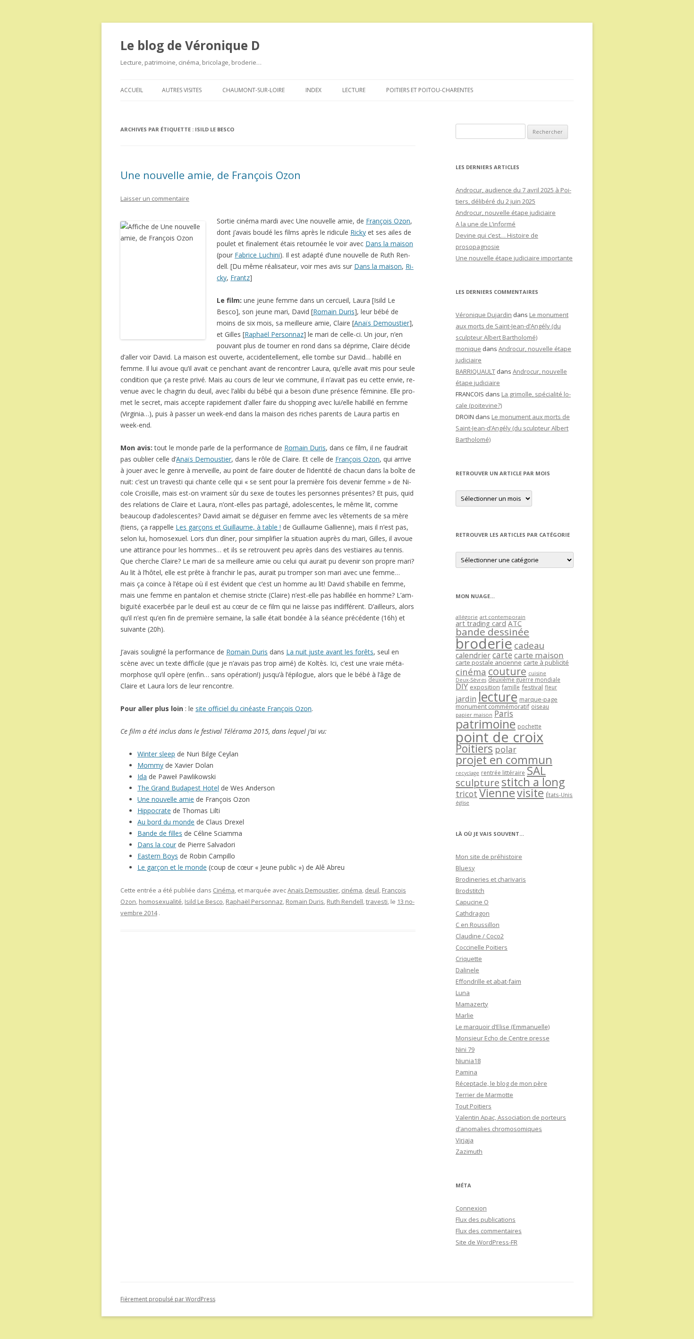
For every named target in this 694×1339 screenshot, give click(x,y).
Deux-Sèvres (471, 680)
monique (468, 348)
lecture (497, 696)
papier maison (474, 714)
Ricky (358, 232)
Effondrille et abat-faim (488, 981)
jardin (466, 699)
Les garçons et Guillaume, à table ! (228, 527)
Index (313, 90)
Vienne (497, 792)
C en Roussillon (477, 924)
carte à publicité (546, 662)
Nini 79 (465, 1049)
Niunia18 (468, 1060)
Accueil (131, 90)
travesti (377, 901)
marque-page (538, 699)
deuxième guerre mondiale (524, 679)
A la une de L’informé (486, 224)
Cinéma (224, 890)
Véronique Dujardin (484, 314)
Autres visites (182, 90)
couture (507, 671)
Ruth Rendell (345, 901)
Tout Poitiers (473, 1106)
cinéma (351, 890)
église (462, 802)
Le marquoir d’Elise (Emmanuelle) (503, 1026)
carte (502, 655)
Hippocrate (154, 810)
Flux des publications (486, 1219)
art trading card (481, 623)
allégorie (467, 616)
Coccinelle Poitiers (482, 947)
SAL (536, 770)
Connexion (471, 1208)
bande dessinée (492, 631)
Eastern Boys (157, 855)
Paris (503, 713)
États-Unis (559, 794)
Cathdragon (473, 913)
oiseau (540, 707)
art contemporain (502, 616)
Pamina (466, 1072)
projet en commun (504, 759)
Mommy (150, 765)
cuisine (537, 673)
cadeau (529, 645)
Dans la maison (389, 243)
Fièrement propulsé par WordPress (167, 1299)
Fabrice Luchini (257, 254)
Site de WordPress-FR (486, 1242)
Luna (463, 992)
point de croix (499, 737)
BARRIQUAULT (475, 371)
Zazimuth (469, 1151)
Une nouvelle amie (165, 799)
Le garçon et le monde (172, 867)
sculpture (477, 782)
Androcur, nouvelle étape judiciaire (506, 212)
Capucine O (472, 902)
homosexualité (160, 901)
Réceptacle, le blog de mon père (501, 1083)
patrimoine (486, 724)
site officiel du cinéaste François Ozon (253, 708)
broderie (484, 643)
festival (532, 687)
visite (530, 792)
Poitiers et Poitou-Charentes (429, 90)
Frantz (240, 277)
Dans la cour (156, 844)
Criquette (469, 958)
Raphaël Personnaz (274, 334)
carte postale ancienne (489, 662)
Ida (142, 776)
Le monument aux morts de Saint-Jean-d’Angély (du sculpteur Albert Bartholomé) (512, 326)
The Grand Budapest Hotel (178, 787)
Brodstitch (470, 890)
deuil (372, 890)
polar (505, 749)
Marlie (465, 1015)
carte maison (539, 655)
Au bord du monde (166, 821)
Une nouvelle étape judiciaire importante (514, 258)
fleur (551, 687)
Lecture (353, 90)
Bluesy (465, 868)
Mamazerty (472, 1004)
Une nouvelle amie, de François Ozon (210, 175)
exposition (485, 687)
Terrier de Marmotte (484, 1094)
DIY (462, 686)
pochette (529, 726)
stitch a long (533, 782)
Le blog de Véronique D (190, 45)
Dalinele (467, 970)
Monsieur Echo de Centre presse (503, 1038)
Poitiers (474, 748)
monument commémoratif (492, 706)
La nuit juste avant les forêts (329, 651)
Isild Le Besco (204, 901)
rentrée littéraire (503, 773)
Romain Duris (334, 311)
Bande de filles (159, 833)
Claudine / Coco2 (480, 936)
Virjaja (465, 1140)
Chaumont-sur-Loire (253, 90)
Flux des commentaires (489, 1231)
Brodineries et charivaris (491, 879)
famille (511, 687)
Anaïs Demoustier (381, 322)
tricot (466, 793)
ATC (515, 623)
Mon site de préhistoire (489, 856)
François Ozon (388, 220)
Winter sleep (156, 753)
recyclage (467, 773)
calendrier (473, 655)
